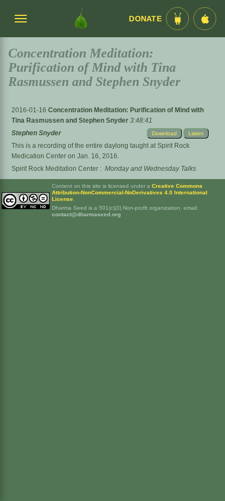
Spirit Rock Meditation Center (54, 168)
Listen (196, 133)
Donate (145, 19)
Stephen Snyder (36, 133)
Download (164, 133)
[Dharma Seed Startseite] (81, 19)
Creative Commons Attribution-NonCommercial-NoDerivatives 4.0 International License (130, 192)
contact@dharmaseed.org (86, 214)
